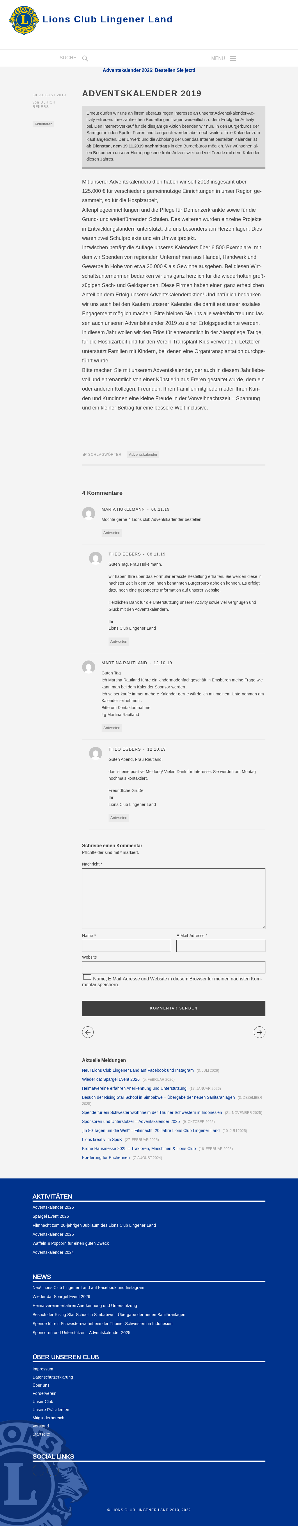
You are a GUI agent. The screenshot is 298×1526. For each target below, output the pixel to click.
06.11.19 (160, 509)
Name (89, 936)
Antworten (111, 532)
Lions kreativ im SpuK (102, 1139)
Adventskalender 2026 (53, 1207)
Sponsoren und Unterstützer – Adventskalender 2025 (131, 1121)
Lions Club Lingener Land (107, 19)
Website (89, 957)
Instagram (58, 1467)
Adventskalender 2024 (53, 1252)
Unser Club (43, 1401)
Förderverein (44, 1393)
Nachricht (92, 864)
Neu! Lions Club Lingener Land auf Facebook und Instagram (138, 1070)
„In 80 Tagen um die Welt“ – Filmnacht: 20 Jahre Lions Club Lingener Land (151, 1130)
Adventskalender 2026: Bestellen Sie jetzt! (149, 70)
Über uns (41, 1385)
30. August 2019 (49, 95)
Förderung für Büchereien (106, 1157)
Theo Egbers (125, 554)
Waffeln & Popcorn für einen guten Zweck (71, 1243)
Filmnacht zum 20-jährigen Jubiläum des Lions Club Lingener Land (94, 1225)
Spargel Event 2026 (51, 1216)
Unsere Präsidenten (51, 1410)
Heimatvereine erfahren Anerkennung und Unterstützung (134, 1088)
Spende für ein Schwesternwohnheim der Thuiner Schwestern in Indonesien (152, 1112)
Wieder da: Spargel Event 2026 (111, 1079)
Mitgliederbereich (48, 1418)
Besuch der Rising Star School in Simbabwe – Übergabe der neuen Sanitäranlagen (158, 1097)
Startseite (41, 1434)
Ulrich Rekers (44, 104)
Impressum (43, 1369)
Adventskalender (143, 454)
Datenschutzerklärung (53, 1377)
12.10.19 (162, 663)
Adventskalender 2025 (53, 1234)
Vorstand (41, 1426)
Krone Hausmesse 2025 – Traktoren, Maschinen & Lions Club (139, 1148)
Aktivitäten (43, 124)
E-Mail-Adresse (191, 936)
